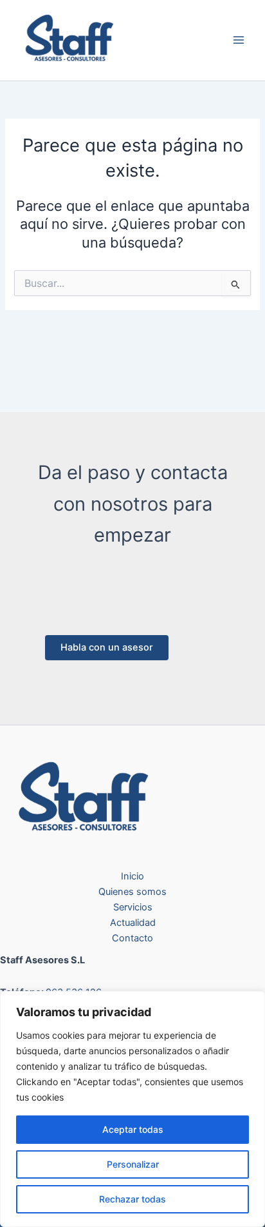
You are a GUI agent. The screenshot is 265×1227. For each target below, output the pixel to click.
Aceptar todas (132, 1129)
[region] (132, 1109)
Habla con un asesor (106, 647)
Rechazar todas (132, 1198)
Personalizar (133, 1164)
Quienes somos (132, 892)
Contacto (132, 938)
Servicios (132, 907)
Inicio (132, 876)
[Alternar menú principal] (238, 40)
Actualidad (133, 922)
